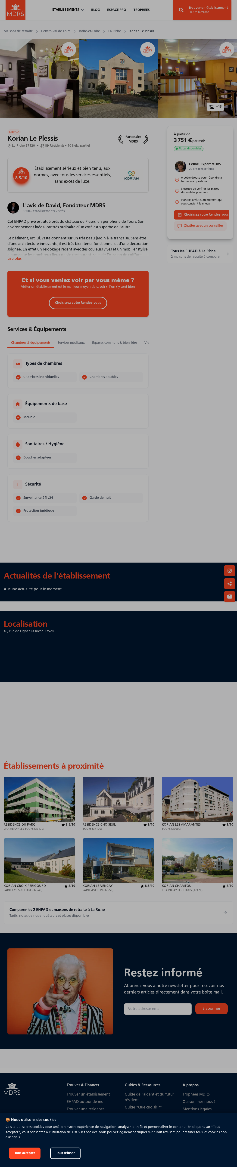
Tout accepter (25, 1153)
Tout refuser (65, 1153)
